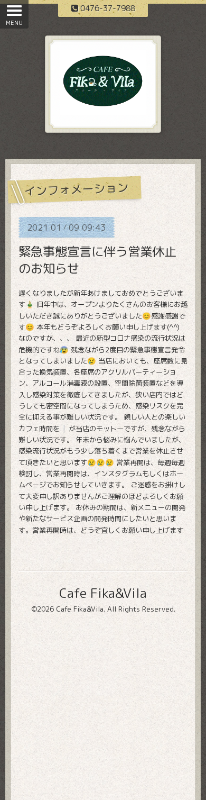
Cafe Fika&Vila (103, 593)
